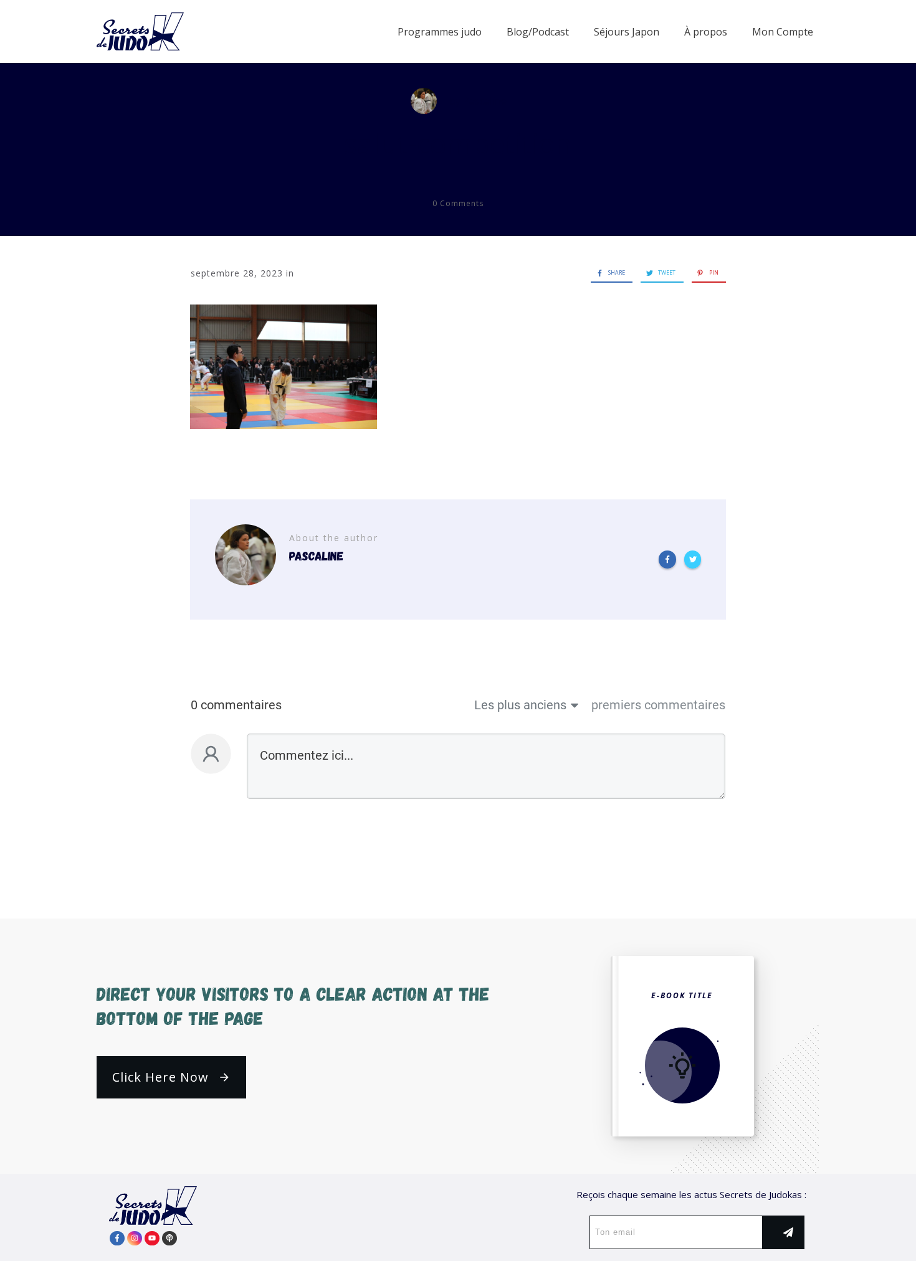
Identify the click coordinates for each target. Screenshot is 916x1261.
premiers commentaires (658, 704)
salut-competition (458, 144)
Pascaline (485, 101)
